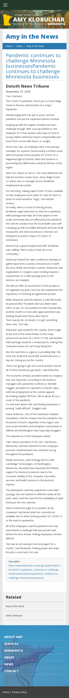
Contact (11, 671)
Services (11, 644)
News (19, 46)
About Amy (13, 637)
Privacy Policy (19, 692)
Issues (9, 657)
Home (9, 46)
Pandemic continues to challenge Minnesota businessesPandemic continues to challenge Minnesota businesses (33, 66)
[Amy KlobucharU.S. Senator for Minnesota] (34, 20)
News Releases (14, 615)
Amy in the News (32, 36)
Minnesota (13, 651)
